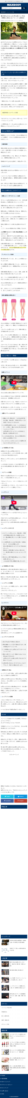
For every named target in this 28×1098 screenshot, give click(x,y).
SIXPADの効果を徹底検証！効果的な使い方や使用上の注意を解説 (18, 941)
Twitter (8, 796)
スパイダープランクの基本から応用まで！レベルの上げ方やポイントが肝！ (17, 1036)
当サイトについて (6, 1081)
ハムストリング (15, 20)
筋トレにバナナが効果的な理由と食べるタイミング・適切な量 (17, 1051)
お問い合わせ (5, 1090)
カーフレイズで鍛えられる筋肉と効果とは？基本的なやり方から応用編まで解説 (17, 1044)
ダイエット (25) (5, 1024)
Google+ (21, 800)
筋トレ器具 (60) (5, 1016)
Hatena (22, 796)
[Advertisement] (14, 770)
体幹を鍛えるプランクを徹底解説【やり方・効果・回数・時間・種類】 (17, 995)
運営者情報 (4, 1078)
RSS (3, 1093)
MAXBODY (14, 5)
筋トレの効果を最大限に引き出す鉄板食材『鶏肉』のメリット (17, 1058)
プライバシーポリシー (7, 1084)
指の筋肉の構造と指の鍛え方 (16, 970)
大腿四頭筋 (21, 20)
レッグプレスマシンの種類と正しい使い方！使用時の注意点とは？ (17, 986)
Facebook (8, 800)
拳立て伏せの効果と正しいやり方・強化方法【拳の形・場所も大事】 (17, 964)
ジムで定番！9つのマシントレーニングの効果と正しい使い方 (18, 978)
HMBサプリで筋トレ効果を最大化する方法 (18, 949)
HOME (3, 1075)
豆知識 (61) (4, 1011)
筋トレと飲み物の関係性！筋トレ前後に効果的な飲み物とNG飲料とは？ (18, 1067)
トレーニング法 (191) (7, 1007)
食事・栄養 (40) (5, 1020)
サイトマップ (5, 1087)
